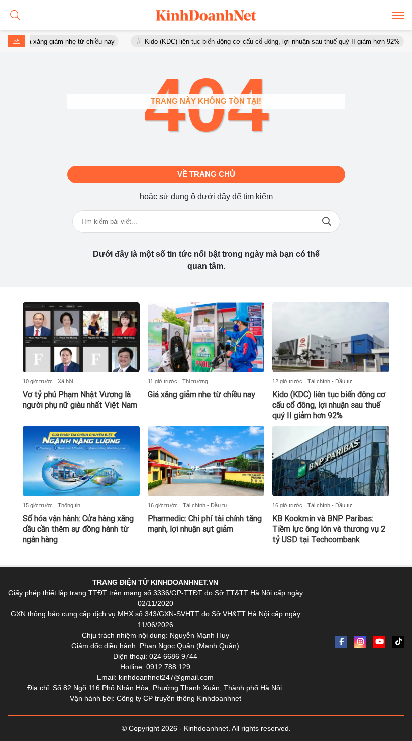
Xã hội (65, 381)
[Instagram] (360, 642)
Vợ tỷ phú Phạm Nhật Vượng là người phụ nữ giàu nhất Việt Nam (80, 400)
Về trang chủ (206, 174)
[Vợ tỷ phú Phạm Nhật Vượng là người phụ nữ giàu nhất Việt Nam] (81, 337)
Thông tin (69, 505)
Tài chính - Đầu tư (329, 381)
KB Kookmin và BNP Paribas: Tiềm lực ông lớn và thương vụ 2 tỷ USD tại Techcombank (328, 529)
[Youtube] (379, 642)
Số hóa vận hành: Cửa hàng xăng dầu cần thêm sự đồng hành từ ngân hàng (78, 529)
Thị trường (195, 381)
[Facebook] (341, 642)
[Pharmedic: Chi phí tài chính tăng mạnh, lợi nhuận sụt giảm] (206, 461)
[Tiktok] (398, 642)
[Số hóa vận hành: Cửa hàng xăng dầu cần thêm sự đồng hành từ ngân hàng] (81, 461)
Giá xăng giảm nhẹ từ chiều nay (57, 41)
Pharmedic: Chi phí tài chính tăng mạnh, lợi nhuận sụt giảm (205, 524)
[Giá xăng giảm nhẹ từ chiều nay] (206, 337)
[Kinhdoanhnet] (206, 15)
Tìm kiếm (326, 221)
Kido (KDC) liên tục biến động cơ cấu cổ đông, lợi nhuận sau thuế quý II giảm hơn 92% (261, 41)
